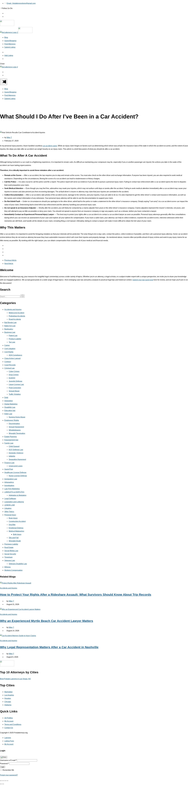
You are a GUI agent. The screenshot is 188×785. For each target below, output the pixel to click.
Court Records (10, 365)
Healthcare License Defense (15, 472)
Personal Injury (10, 515)
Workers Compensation (13, 570)
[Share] (3, 780)
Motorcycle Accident (16, 313)
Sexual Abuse (14, 391)
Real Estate (8, 547)
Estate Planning (10, 437)
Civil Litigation (9, 349)
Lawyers (7, 738)
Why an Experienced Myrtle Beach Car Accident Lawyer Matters (46, 621)
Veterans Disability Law (18, 564)
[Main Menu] (3, 82)
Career (7, 345)
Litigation (7, 508)
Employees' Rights (11, 420)
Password (4, 763)
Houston (7, 698)
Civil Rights (8, 352)
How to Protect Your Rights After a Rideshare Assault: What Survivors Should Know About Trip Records (75, 594)
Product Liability (15, 339)
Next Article (8, 263)
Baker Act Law (9, 326)
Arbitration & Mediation (17, 495)
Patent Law (13, 335)
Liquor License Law (16, 384)
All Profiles (8, 718)
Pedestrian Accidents (17, 316)
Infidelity (12, 456)
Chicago (7, 702)
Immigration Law (10, 479)
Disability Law (9, 407)
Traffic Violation (15, 394)
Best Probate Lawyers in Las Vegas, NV (15, 679)
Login (2, 767)
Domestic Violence (16, 453)
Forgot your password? (9, 775)
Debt (6, 397)
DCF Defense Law (16, 450)
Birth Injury (17, 534)
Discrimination (14, 423)
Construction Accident (17, 521)
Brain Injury (13, 518)
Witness (7, 567)
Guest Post (8, 469)
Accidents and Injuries (12, 309)
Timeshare (8, 557)
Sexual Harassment (16, 427)
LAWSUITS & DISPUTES (14, 492)
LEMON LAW (9, 505)
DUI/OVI (12, 378)
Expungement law (11, 440)
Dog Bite (12, 525)
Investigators (9, 485)
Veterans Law (9, 560)
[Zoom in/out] (7, 780)
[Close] (3, 757)
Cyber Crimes (14, 371)
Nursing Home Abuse (17, 417)
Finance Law (9, 463)
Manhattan (8, 692)
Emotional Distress (16, 528)
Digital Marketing (10, 404)
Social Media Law (11, 551)
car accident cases (50, 146)
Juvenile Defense (15, 381)
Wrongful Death (15, 541)
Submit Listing (9, 47)
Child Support (14, 446)
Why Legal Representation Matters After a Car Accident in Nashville (49, 647)
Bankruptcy (8, 329)
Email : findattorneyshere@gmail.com (21, 3)
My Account (8, 721)
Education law (9, 410)
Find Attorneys (9, 44)
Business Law (9, 332)
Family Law (8, 443)
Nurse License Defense (18, 476)
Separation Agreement (17, 459)
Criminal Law (9, 368)
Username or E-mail (8, 760)
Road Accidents (15, 319)
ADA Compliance (15, 355)
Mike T (9, 137)
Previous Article (10, 260)
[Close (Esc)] (1, 780)
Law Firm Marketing (12, 489)
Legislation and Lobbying (14, 502)
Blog (6, 37)
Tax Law (12, 342)
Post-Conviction (15, 388)
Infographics (9, 482)
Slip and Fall (13, 538)
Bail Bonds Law (10, 322)
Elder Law (8, 414)
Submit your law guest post (142, 280)
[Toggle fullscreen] (5, 780)
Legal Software (10, 498)
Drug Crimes (13, 375)
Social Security (10, 554)
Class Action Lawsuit (12, 358)
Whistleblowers (15, 430)
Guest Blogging (10, 41)
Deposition (8, 401)
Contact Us (8, 728)
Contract (7, 362)
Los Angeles (9, 695)
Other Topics (9, 512)
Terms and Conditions (12, 724)
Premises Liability (11, 544)
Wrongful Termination (17, 433)
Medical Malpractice (16, 531)
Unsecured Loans (15, 466)
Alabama (7, 705)
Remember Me (8, 770)
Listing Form (9, 741)
